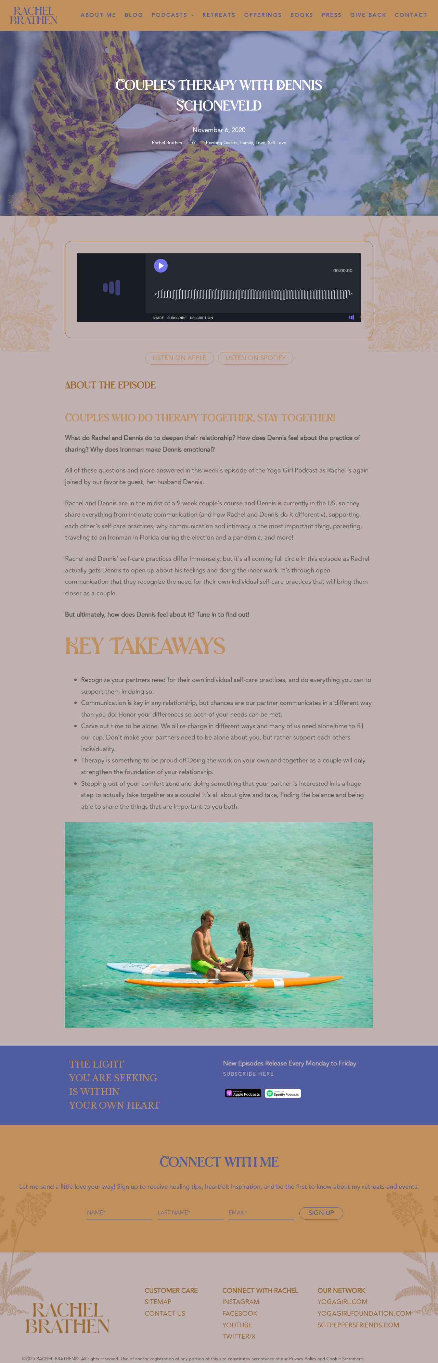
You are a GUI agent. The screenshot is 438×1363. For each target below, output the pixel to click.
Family (246, 142)
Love (260, 142)
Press (332, 15)
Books (302, 15)
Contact (411, 15)
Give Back (368, 15)
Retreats (219, 15)
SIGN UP (321, 1213)
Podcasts (170, 15)
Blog (134, 15)
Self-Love (277, 142)
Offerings (263, 15)
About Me (98, 15)
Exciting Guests (221, 142)
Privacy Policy (302, 1358)
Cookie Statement (344, 1358)
